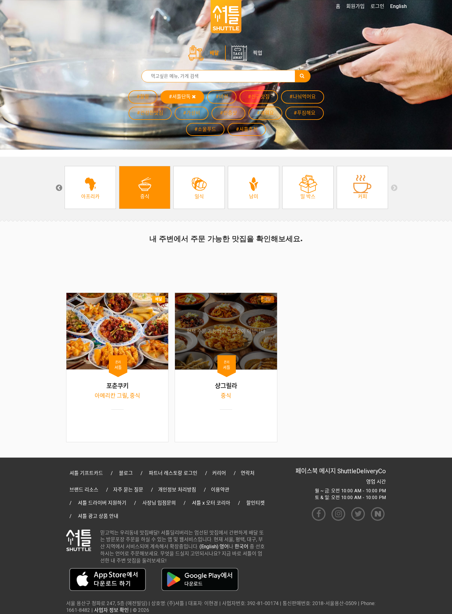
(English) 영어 (214, 546)
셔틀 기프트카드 (86, 473)
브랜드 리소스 (83, 490)
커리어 (219, 473)
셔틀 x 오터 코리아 (211, 503)
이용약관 (220, 490)
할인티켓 (255, 503)
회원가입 (355, 6)
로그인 (377, 6)
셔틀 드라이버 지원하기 (102, 503)
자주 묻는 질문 (128, 490)
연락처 (248, 473)
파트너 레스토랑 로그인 (173, 473)
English (398, 6)
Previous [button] (58, 187)
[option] (90, 187)
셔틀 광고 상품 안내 (98, 516)
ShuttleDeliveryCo (361, 471)
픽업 (257, 53)
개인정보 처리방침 (177, 490)
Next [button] (394, 187)
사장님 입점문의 (159, 503)
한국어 (241, 546)
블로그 (126, 473)
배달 (214, 53)
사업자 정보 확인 (111, 610)
